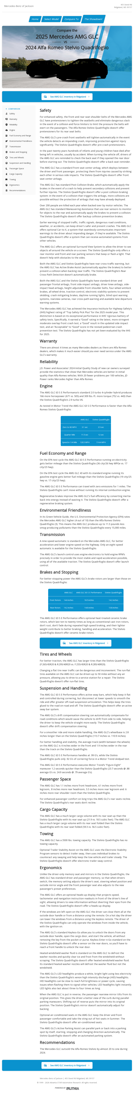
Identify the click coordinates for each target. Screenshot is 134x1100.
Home (35, 19)
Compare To (71, 19)
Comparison (14, 109)
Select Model (51, 19)
